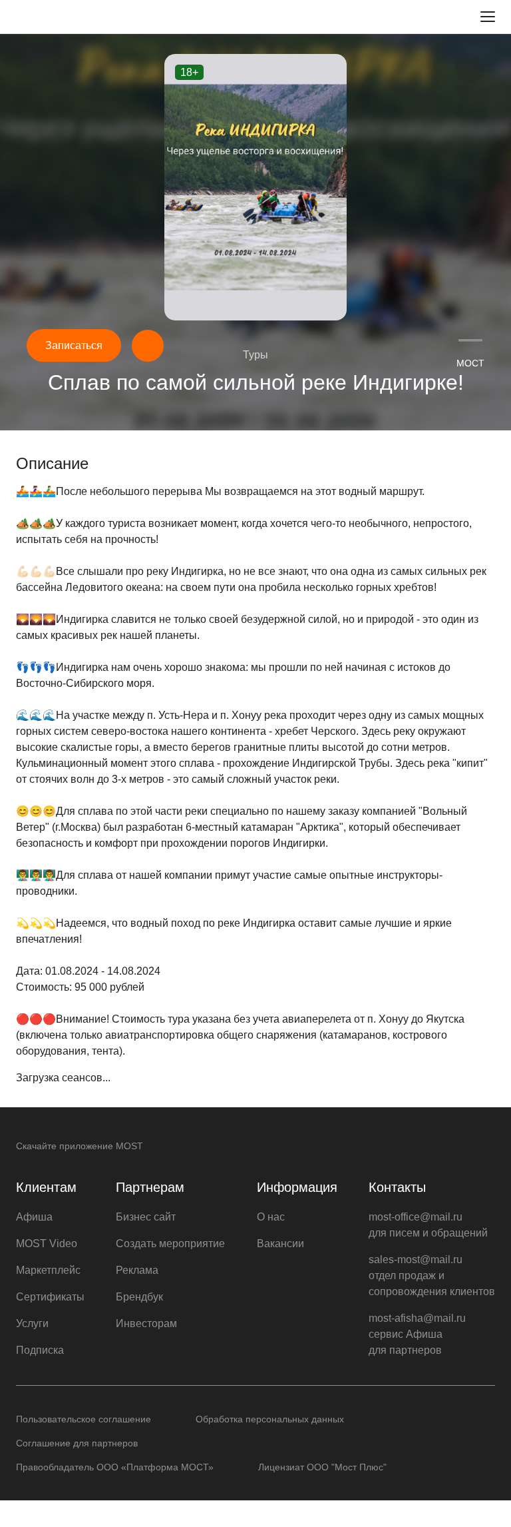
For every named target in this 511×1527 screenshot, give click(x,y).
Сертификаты (50, 1296)
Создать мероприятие (170, 1243)
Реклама (137, 1270)
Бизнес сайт (146, 1217)
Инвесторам (146, 1323)
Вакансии (280, 1243)
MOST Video (46, 1243)
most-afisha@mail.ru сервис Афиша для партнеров (417, 1334)
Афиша (34, 1217)
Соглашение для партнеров (77, 1443)
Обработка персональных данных (270, 1419)
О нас (271, 1217)
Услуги (32, 1323)
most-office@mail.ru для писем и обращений (428, 1225)
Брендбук (139, 1296)
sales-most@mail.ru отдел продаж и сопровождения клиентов (432, 1275)
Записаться (73, 345)
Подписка (40, 1350)
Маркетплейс (48, 1270)
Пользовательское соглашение (83, 1419)
